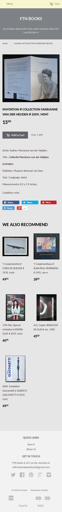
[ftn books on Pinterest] (31, 476)
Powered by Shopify (39, 490)
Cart (57, 4)
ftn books (31, 19)
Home (5, 43)
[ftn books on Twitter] (13, 476)
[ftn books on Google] (40, 476)
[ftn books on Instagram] (48, 476)
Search (31, 444)
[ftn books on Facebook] (22, 476)
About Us (31, 449)
